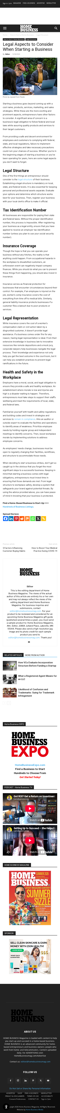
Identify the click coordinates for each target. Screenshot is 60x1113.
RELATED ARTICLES (13, 655)
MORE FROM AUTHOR (35, 655)
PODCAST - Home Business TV (18, 787)
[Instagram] (18, 1080)
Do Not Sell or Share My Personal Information (30, 1088)
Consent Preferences (17, 1099)
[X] (38, 518)
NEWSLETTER (51, 3)
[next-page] (9, 703)
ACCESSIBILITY (47, 1096)
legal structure (25, 179)
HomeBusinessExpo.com (30, 765)
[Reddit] (21, 518)
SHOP (20, 1093)
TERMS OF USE (33, 1096)
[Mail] (30, 642)
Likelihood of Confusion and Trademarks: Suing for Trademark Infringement (36, 692)
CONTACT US (33, 1099)
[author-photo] (30, 582)
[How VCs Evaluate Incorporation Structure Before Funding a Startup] (10, 665)
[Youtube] (48, 1080)
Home (5, 35)
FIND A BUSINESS (29, 3)
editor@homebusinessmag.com (35, 1061)
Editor (7, 54)
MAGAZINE (17, 3)
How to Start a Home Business (22, 35)
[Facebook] (5, 518)
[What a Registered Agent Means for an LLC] (10, 679)
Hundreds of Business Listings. (18, 506)
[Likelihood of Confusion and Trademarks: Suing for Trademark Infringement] (10, 692)
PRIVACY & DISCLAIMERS (14, 1096)
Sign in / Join (7, 3)
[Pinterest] (16, 518)
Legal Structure (42, 35)
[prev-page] (4, 703)
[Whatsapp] (32, 518)
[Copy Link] (43, 518)
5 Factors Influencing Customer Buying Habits (14, 549)
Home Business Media (34, 1109)
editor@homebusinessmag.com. (26, 611)
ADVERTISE (41, 3)
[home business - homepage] (30, 1021)
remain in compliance (24, 419)
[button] (4, 28)
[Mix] (27, 518)
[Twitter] (40, 1080)
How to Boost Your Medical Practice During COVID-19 (44, 549)
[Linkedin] (11, 518)
